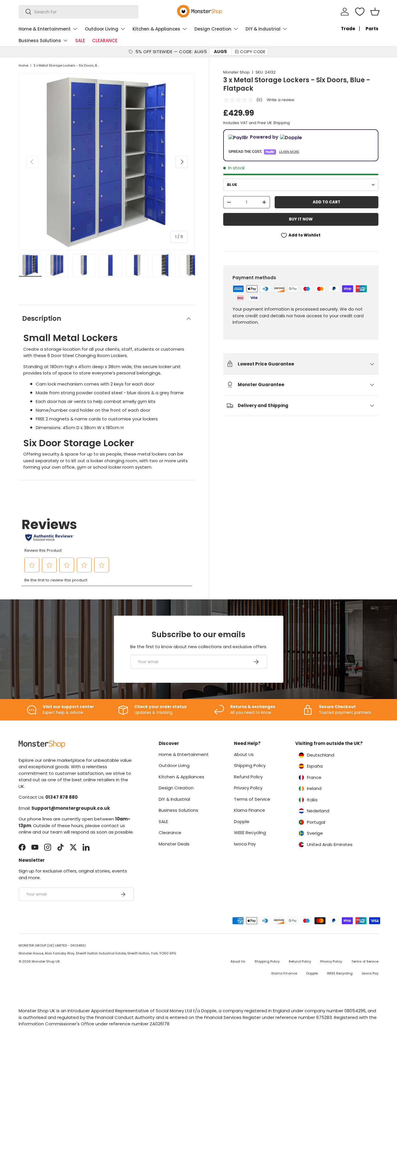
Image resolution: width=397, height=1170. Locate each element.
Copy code (252, 52)
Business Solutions (40, 40)
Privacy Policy (248, 788)
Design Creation (212, 29)
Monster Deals (174, 844)
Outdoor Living (101, 29)
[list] (107, 162)
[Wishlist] (359, 11)
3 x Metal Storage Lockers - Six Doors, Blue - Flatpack (66, 65)
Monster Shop (236, 72)
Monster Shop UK (46, 961)
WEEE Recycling (250, 832)
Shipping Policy (250, 765)
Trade (348, 29)
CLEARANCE (104, 40)
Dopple (241, 821)
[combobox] (78, 12)
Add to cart (326, 202)
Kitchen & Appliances (156, 29)
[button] (375, 11)
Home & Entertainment (45, 29)
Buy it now (301, 219)
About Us (244, 754)
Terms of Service (252, 799)
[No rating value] (239, 100)
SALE (80, 40)
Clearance (170, 832)
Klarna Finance (249, 810)
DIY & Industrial (263, 29)
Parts (372, 29)
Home (23, 65)
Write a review (280, 100)
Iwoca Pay (245, 844)
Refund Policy (248, 777)
